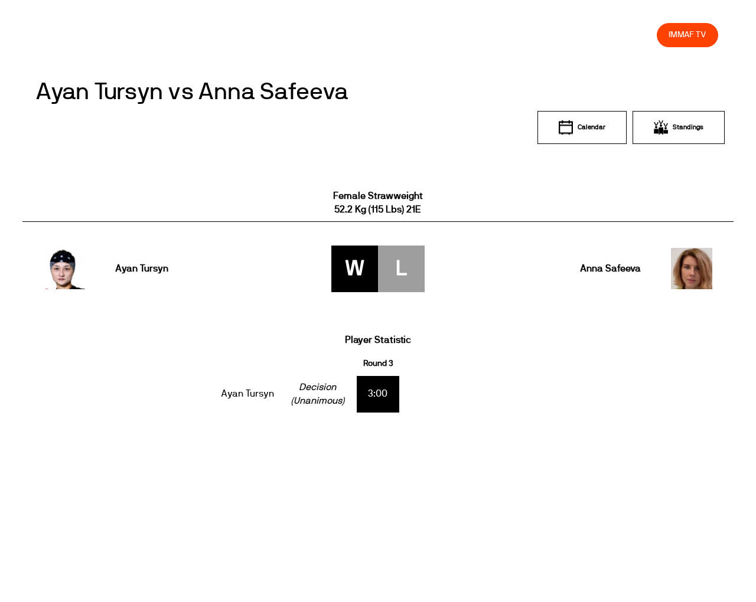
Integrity (592, 34)
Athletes (542, 34)
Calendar (591, 127)
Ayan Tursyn (141, 268)
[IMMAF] (66, 34)
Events (342, 34)
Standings (688, 127)
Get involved (438, 34)
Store (636, 34)
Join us (495, 34)
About (385, 34)
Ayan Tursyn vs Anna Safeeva (191, 92)
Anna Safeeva (610, 268)
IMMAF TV (687, 34)
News (300, 34)
